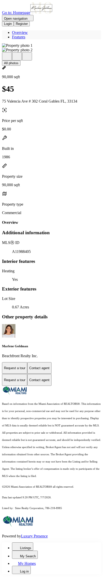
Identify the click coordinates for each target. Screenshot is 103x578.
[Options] (7, 56)
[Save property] (17, 56)
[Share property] (27, 56)
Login (8, 24)
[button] (51, 45)
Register (22, 24)
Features (18, 37)
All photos (11, 63)
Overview (20, 32)
